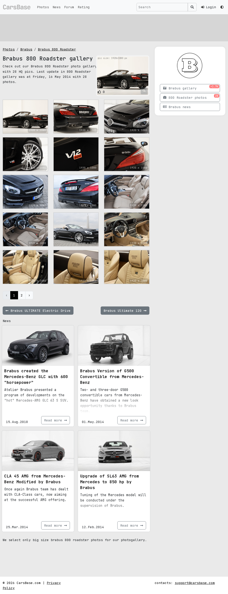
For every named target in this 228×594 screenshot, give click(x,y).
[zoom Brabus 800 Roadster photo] (144, 90)
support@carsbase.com (195, 583)
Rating (84, 7)
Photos (43, 7)
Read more (54, 420)
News (57, 7)
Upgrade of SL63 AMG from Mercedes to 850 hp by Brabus (109, 481)
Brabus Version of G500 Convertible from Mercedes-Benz (112, 376)
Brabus (26, 49)
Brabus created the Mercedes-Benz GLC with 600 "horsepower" (36, 376)
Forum (69, 7)
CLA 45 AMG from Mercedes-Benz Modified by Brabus (34, 478)
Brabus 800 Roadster (57, 49)
